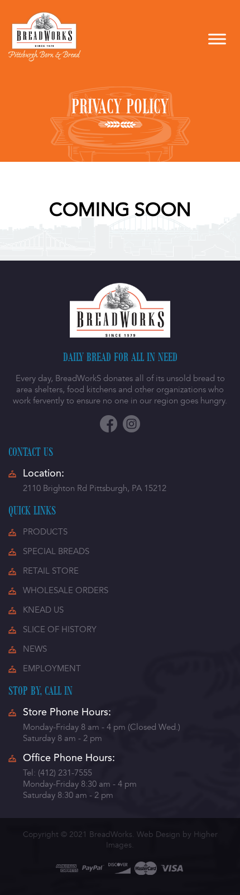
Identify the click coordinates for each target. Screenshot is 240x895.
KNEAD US (43, 609)
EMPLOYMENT (52, 668)
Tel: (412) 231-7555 (57, 772)
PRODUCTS (45, 531)
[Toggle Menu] (217, 38)
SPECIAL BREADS (56, 551)
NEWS (35, 649)
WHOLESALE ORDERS (65, 590)
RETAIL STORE (51, 570)
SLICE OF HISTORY (60, 629)
